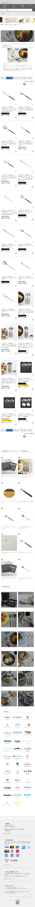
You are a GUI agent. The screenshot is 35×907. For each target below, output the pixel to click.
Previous (3, 20)
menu (3, 13)
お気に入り (5, 7)
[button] (33, 84)
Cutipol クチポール (9, 24)
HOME (1, 24)
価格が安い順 (16, 78)
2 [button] (26, 84)
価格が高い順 (24, 78)
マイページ (14, 7)
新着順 (29, 78)
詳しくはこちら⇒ (8, 833)
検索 (33, 10)
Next (31, 20)
